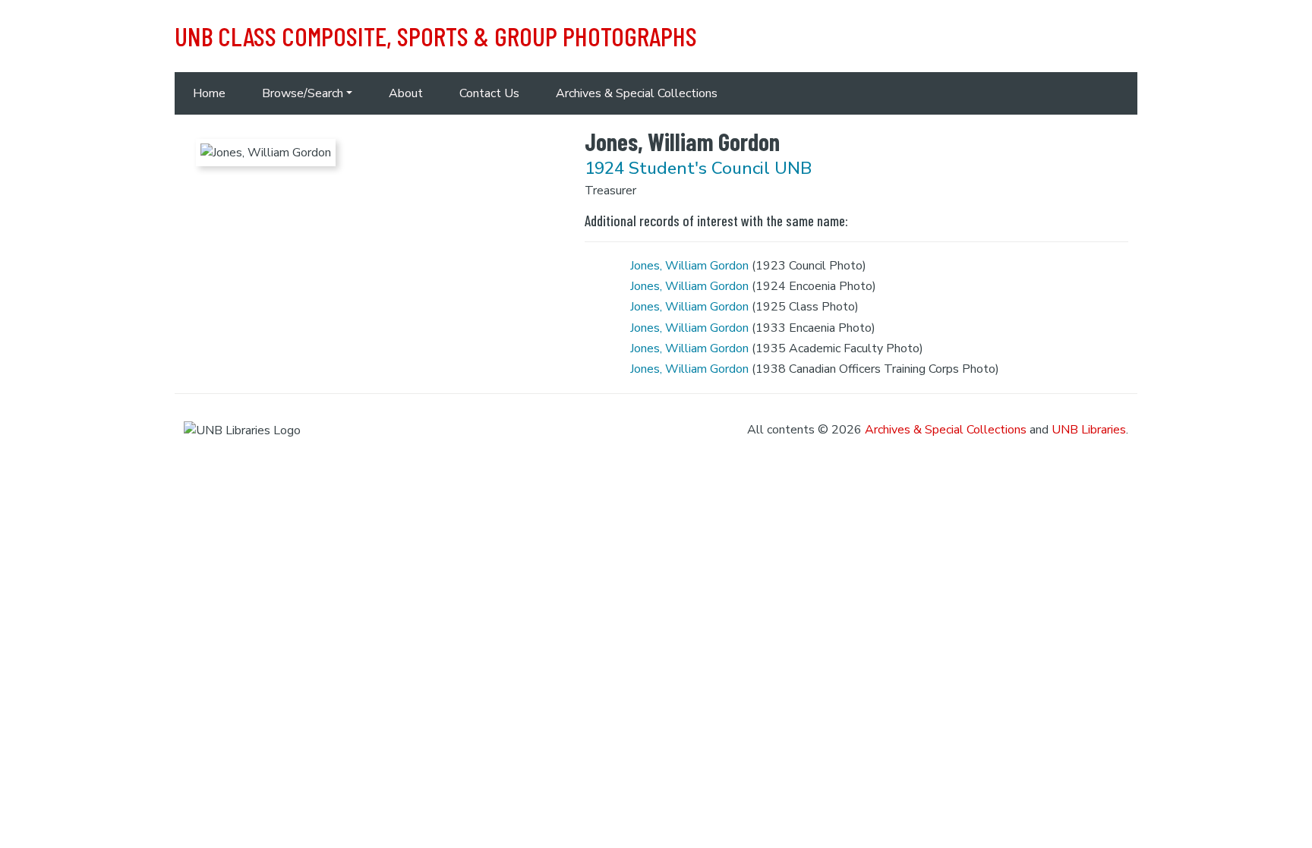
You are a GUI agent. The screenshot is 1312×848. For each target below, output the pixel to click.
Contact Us (489, 93)
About (406, 93)
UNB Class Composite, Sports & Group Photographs (436, 36)
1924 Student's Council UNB (698, 168)
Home (209, 93)
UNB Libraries (1089, 429)
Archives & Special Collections (637, 93)
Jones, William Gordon (689, 265)
